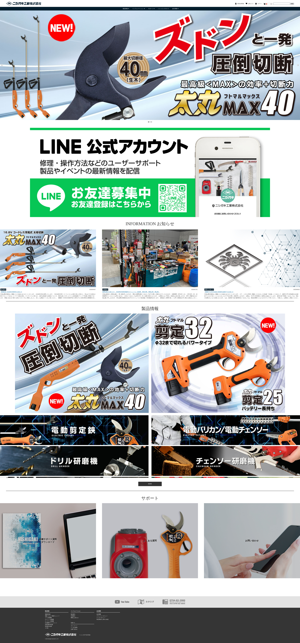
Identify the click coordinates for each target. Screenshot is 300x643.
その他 (46, 628)
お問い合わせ (252, 540)
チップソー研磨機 (49, 621)
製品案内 (73, 614)
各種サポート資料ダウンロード (48, 540)
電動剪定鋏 (47, 614)
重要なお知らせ (74, 617)
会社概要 (99, 614)
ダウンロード (74, 625)
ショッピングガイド (163, 8)
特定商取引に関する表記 (103, 619)
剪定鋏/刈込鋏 (48, 626)
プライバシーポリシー (102, 616)
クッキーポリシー (101, 617)
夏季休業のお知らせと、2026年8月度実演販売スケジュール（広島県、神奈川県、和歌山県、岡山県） (131, 292)
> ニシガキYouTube (84, 635)
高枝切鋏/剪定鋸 (49, 624)
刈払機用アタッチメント (51, 622)
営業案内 (73, 616)
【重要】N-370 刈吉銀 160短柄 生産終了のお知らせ (218, 292)
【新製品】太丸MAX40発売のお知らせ (11, 292)
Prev (2, 65)
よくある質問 (150, 540)
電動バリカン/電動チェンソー (52, 616)
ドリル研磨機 (48, 617)
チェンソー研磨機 (49, 619)
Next (298, 65)
